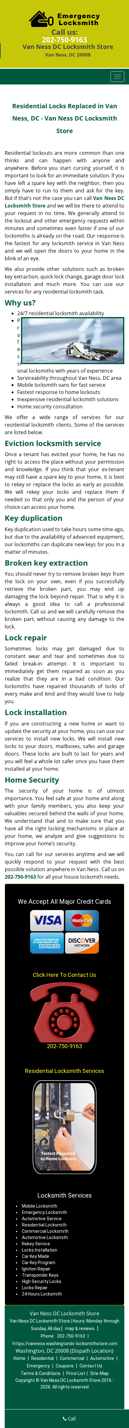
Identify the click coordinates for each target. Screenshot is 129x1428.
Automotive (102, 1358)
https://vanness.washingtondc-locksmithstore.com (65, 1343)
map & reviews (80, 1328)
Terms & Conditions (40, 1373)
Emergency (38, 1365)
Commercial (72, 1358)
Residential (42, 1358)
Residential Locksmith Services (64, 1071)
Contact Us (91, 1365)
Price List (75, 1373)
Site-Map (99, 1373)
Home (19, 1358)
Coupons (65, 1365)
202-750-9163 (64, 40)
